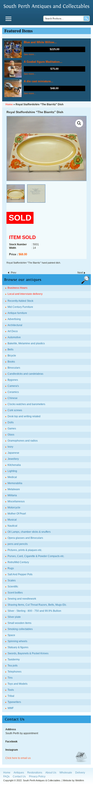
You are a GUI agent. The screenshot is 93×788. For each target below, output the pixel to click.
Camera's (13, 385)
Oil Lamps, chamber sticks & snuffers (29, 531)
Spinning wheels (17, 641)
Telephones (14, 671)
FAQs (6, 776)
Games (12, 428)
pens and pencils (18, 544)
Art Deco (13, 331)
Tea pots (13, 665)
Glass (11, 434)
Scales (12, 580)
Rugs (11, 568)
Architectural (15, 325)
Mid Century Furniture (20, 306)
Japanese (13, 452)
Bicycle (12, 355)
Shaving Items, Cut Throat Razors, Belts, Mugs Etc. (37, 604)
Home (6, 772)
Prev (13, 272)
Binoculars (14, 367)
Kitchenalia (14, 465)
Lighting (12, 471)
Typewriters (14, 702)
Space (11, 635)
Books (11, 361)
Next (80, 272)
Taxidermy (14, 659)
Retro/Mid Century (18, 562)
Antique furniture (17, 313)
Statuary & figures (18, 647)
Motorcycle (14, 507)
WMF (11, 708)
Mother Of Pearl (17, 513)
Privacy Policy (37, 776)
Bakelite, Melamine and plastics (26, 343)
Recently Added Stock (20, 300)
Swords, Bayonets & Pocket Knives (28, 653)
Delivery (80, 772)
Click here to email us (18, 758)
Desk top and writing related (24, 416)
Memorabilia (15, 483)
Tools (11, 689)
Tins (10, 677)
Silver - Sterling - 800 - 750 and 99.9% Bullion (34, 610)
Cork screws (15, 410)
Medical (12, 477)
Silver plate (14, 616)
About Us (50, 772)
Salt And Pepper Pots (20, 574)
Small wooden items (19, 623)
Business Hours (17, 287)
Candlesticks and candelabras (25, 373)
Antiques (19, 772)
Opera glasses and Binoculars (25, 537)
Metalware (14, 489)
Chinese (13, 398)
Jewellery (13, 458)
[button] (79, 123)
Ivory (10, 446)
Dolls (11, 422)
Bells (10, 349)
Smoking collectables (20, 629)
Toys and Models (17, 683)
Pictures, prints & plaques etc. (25, 550)
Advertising (14, 319)
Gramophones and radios (23, 440)
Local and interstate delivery (25, 293)
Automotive (14, 337)
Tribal (11, 695)
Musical (12, 519)
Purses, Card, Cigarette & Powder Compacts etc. (36, 556)
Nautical (12, 525)
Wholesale (65, 772)
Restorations (34, 772)
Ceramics (13, 392)
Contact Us (19, 776)
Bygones (13, 379)
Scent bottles (15, 592)
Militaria (12, 495)
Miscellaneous (16, 501)
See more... (30, 54)
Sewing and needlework (22, 598)
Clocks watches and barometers (26, 404)
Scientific (13, 586)
